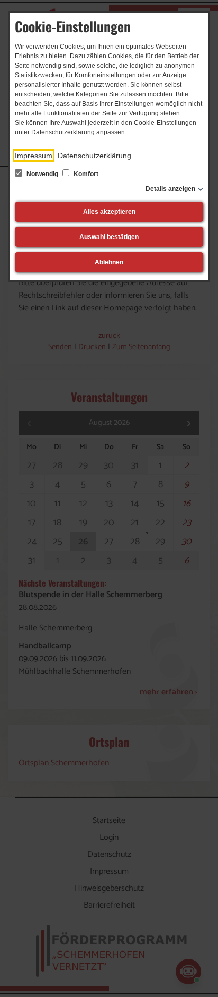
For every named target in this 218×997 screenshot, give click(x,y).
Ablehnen (109, 262)
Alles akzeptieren (109, 211)
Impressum (33, 155)
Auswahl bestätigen (109, 237)
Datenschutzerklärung (94, 155)
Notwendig (42, 174)
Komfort (85, 174)
